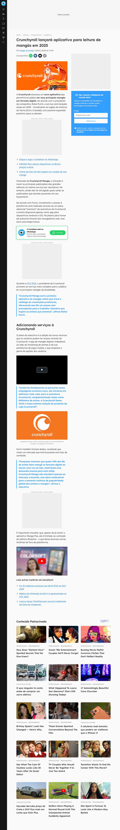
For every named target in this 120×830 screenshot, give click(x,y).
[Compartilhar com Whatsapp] (31, 56)
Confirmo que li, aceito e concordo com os (92, 130)
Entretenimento (36, 35)
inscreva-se (90, 121)
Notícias (25, 35)
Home (18, 35)
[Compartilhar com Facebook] (35, 56)
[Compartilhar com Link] (45, 56)
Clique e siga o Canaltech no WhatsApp (38, 159)
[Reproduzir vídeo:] (41, 561)
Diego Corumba (27, 50)
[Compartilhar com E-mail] (40, 56)
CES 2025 (31, 283)
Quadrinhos (48, 35)
